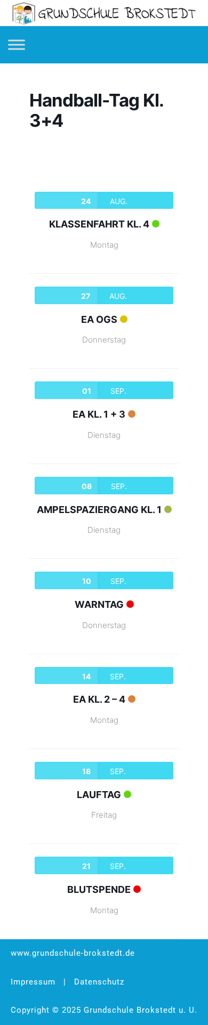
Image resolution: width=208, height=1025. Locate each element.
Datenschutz (99, 982)
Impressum (33, 982)
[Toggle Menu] (16, 45)
